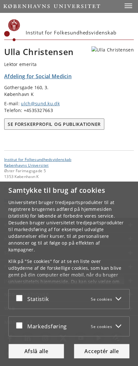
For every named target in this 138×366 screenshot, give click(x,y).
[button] (128, 6)
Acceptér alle (101, 351)
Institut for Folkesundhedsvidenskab (38, 159)
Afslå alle (36, 351)
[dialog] (69, 274)
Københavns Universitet (26, 165)
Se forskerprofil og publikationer (54, 124)
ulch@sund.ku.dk (40, 103)
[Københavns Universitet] (12, 30)
